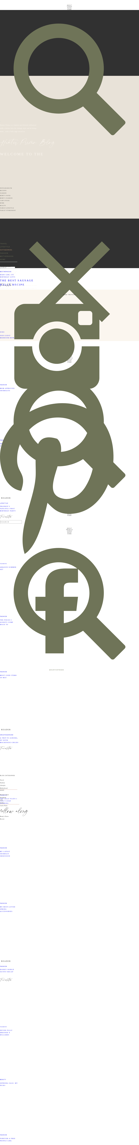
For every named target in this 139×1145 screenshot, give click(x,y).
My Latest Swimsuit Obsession (5, 854)
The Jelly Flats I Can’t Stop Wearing (8, 801)
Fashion (3, 671)
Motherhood (6, 271)
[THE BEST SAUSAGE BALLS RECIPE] (69, 234)
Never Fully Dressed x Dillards (6, 1033)
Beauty (3, 1079)
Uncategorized (6, 735)
